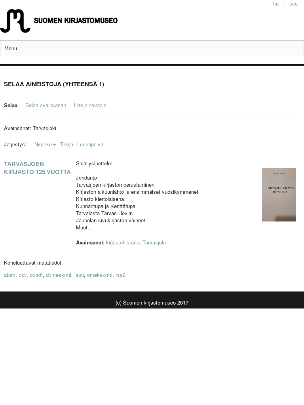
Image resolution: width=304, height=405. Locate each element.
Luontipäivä (90, 144)
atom (9, 274)
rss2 (120, 274)
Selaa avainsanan (45, 105)
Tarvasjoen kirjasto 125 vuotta (37, 167)
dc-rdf (36, 274)
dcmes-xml (58, 274)
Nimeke (43, 144)
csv (23, 274)
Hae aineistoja (90, 105)
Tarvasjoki (154, 242)
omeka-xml (99, 274)
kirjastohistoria (122, 242)
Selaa (10, 105)
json (79, 274)
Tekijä (66, 144)
